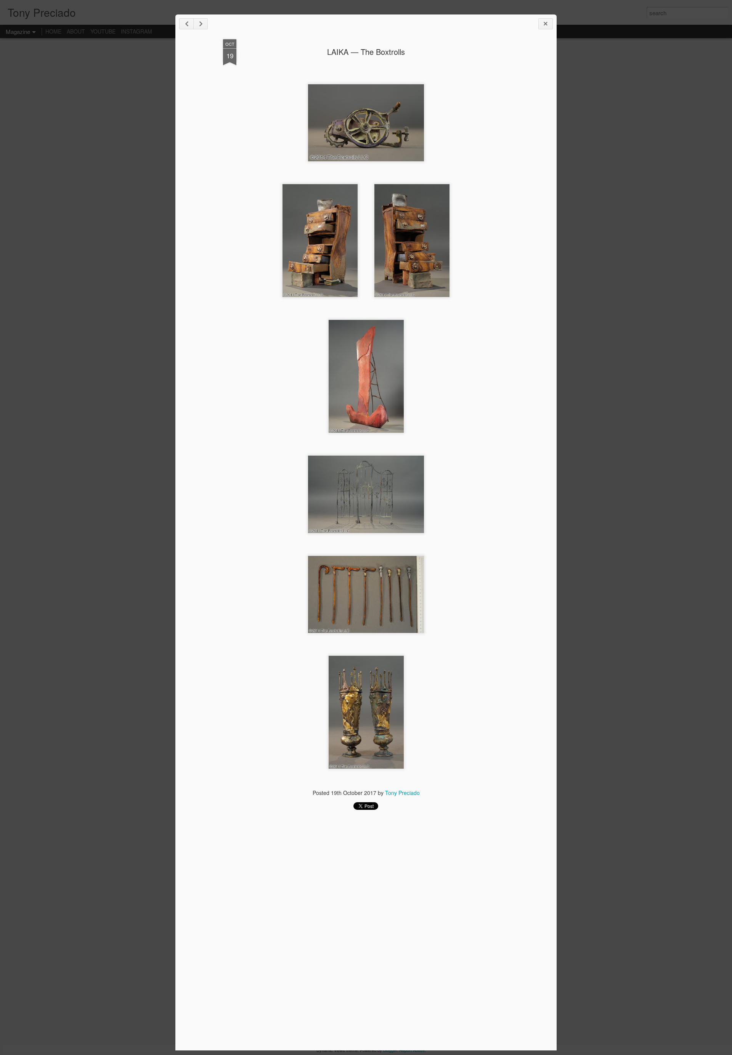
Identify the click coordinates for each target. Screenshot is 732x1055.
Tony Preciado (402, 792)
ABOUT (76, 31)
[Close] (545, 23)
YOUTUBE (103, 31)
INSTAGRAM (136, 31)
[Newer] (186, 23)
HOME (53, 31)
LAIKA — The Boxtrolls (366, 51)
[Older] (200, 23)
